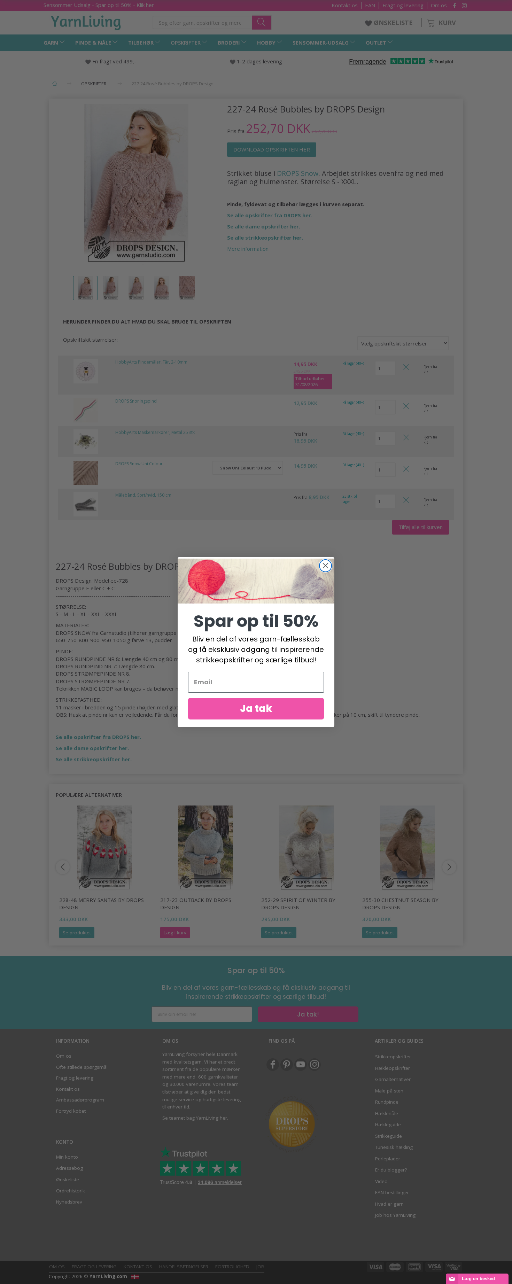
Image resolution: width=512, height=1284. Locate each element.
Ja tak (256, 708)
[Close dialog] (325, 566)
